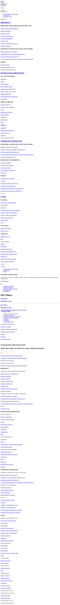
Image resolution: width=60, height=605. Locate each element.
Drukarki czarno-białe (6, 31)
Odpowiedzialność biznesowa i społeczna (10, 210)
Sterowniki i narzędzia (6, 162)
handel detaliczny (5, 427)
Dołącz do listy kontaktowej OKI (8, 251)
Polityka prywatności (6, 588)
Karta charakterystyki (5, 167)
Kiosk (2, 122)
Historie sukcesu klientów (7, 67)
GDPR (2, 555)
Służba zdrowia (4, 119)
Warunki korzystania (5, 585)
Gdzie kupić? (7, 15)
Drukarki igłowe (7, 290)
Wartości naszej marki (6, 228)
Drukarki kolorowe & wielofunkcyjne (9, 28)
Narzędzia (3, 135)
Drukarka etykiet (4, 104)
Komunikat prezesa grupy (7, 249)
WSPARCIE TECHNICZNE (11, 141)
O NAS (3, 197)
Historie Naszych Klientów (7, 464)
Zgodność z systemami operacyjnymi (9, 183)
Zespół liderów (4, 525)
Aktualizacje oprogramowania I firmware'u (10, 191)
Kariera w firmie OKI (6, 535)
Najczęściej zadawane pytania (7, 178)
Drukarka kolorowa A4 (6, 94)
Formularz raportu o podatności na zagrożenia (11, 188)
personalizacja (4, 99)
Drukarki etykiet (4, 41)
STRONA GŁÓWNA (9, 286)
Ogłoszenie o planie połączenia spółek (9, 553)
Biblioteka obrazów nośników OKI (9, 254)
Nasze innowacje (4, 231)
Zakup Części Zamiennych (7, 157)
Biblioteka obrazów (5, 578)
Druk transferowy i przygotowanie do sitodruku (12, 444)
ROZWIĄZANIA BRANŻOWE (12, 73)
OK (1, 283)
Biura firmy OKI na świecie (7, 528)
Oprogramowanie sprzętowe (7, 165)
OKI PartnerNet (4, 220)
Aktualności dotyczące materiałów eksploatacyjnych (13, 54)
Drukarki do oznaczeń (6, 46)
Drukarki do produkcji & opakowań (9, 43)
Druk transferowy (5, 84)
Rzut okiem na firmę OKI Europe (8, 202)
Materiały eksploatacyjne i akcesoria (9, 147)
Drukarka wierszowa (5, 33)
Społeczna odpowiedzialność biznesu (9, 530)
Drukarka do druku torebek (7, 89)
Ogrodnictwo (4, 117)
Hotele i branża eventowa (6, 112)
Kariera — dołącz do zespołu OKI (8, 215)
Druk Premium (4, 133)
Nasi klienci (3, 207)
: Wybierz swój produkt (13, 310)
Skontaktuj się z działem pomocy (8, 186)
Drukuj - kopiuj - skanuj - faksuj (8, 91)
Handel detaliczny (5, 114)
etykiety (2, 442)
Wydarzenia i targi (5, 573)
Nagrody (3, 244)
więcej (2, 222)
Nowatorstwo (4, 246)
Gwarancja (3, 181)
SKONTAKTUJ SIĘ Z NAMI (11, 14)
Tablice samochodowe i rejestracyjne (9, 96)
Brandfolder (3, 128)
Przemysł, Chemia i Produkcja (8, 107)
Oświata (2, 109)
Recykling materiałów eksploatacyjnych (10, 56)
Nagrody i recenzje (5, 575)
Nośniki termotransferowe (7, 38)
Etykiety (2, 81)
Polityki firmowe (4, 545)
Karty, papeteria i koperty (6, 86)
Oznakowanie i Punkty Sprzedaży (8, 449)
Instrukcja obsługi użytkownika (8, 170)
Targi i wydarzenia (5, 241)
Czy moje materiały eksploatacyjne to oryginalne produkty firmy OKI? (17, 59)
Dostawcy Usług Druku (6, 417)
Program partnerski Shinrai (7, 217)
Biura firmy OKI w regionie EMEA (9, 212)
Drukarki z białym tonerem (7, 36)
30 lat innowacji (4, 205)
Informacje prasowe (5, 236)
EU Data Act (4, 172)
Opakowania (4, 79)
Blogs (2, 239)
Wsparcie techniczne (8, 287)
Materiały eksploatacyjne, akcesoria (9, 51)
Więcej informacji (5, 281)
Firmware (6, 319)
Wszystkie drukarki (5, 65)
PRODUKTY (6, 22)
